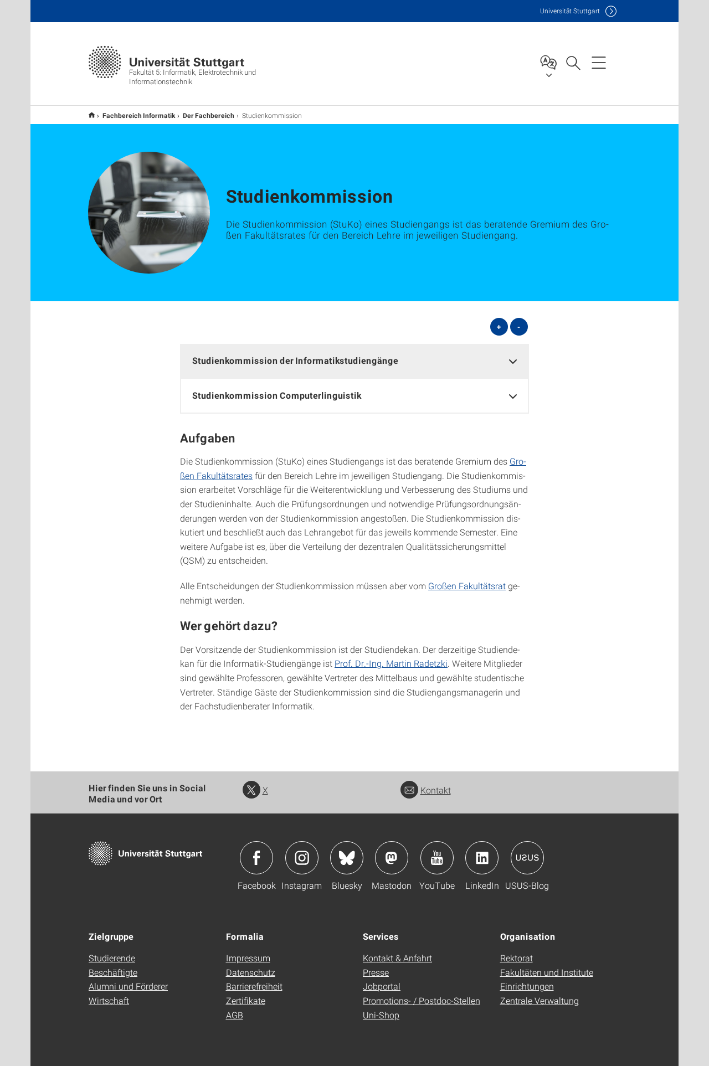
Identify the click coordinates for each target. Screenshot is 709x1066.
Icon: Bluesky (346, 857)
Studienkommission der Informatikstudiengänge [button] (295, 360)
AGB (234, 1015)
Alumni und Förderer (128, 986)
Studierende (112, 958)
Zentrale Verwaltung (539, 1000)
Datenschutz (250, 972)
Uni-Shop (381, 1015)
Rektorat (516, 958)
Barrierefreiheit (254, 986)
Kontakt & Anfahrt (397, 958)
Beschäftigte (113, 972)
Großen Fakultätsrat (467, 585)
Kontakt (435, 790)
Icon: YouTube (437, 857)
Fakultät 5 (92, 115)
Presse (376, 972)
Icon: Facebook (256, 857)
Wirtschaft (109, 1000)
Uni (570, 11)
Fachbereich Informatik (138, 115)
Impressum (248, 958)
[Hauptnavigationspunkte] (598, 62)
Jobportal (381, 986)
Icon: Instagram (301, 857)
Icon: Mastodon (391, 857)
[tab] (354, 361)
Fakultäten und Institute (546, 972)
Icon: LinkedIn (482, 857)
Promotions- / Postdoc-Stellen (421, 1000)
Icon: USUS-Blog (527, 857)
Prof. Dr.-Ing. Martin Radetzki (391, 663)
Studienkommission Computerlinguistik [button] (276, 395)
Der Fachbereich (208, 115)
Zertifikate (245, 1000)
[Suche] (572, 62)
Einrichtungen (527, 986)
